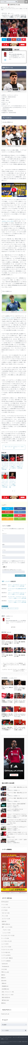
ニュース (4, 944)
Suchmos (4, 963)
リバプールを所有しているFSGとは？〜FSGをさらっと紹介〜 (17, 827)
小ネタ (4, 969)
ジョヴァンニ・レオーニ (13, 608)
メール (4, 550)
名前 (3, 544)
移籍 (3, 977)
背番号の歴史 (6, 924)
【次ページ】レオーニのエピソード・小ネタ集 (14, 447)
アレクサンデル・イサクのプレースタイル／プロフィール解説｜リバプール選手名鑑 (17, 597)
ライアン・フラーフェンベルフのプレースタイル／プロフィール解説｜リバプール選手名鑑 (5, 483)
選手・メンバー (6, 581)
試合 (3, 980)
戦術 (4, 983)
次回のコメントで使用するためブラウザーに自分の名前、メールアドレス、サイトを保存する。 (13, 562)
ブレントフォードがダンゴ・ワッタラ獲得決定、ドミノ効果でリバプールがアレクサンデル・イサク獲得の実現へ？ (14, 665)
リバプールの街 (5, 955)
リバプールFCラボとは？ (6, 1037)
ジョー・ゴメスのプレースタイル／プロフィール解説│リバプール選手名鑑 (20, 465)
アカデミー (6, 929)
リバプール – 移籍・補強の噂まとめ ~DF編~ (17, 793)
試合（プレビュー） (8, 991)
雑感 (3, 1003)
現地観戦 (5, 986)
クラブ (4, 910)
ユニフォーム (6, 918)
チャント (5, 915)
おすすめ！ (5, 608)
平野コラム (5, 972)
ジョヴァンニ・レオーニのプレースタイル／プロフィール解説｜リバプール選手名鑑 (17, 601)
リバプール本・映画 (7, 958)
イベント (4, 904)
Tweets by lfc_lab (5, 1014)
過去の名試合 (6, 997)
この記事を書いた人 (7, 49)
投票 (3, 975)
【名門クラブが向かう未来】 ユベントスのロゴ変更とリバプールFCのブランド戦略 (17, 834)
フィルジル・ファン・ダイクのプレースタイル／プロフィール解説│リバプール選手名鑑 (5, 466)
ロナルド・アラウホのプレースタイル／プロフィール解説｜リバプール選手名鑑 (17, 585)
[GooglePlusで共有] (14, 39)
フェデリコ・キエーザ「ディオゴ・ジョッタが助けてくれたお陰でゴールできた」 (13, 670)
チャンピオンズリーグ (7, 935)
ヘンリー (18, 829)
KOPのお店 (4, 901)
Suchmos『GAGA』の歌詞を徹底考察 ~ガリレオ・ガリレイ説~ (17, 804)
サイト (4, 555)
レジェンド (6, 932)
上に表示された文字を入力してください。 (12, 569)
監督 (4, 921)
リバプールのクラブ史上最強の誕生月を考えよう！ (17, 589)
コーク (8, 618)
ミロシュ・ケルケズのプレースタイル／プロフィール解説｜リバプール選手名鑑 (17, 593)
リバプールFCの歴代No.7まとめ (15, 809)
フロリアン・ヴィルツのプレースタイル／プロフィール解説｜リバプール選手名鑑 (12, 483)
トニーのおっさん (6, 941)
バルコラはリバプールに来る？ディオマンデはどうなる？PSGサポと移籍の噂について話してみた (17, 821)
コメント (4, 533)
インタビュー (5, 907)
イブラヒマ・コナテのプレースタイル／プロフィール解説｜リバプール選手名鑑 (12, 466)
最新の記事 (17, 49)
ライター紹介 (5, 952)
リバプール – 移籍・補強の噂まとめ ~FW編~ (17, 787)
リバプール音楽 (5, 960)
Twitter (14, 627)
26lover (18, 810)
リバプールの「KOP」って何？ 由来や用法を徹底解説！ (17, 840)
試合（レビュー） (7, 994)
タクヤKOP (12, 837)
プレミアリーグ (6, 946)
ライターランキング (7, 949)
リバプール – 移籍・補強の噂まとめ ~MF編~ (17, 799)
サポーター (5, 913)
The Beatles (5, 966)
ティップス (5, 938)
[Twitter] (5, 60)
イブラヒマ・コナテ (9, 317)
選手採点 (5, 1000)
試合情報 (5, 989)
